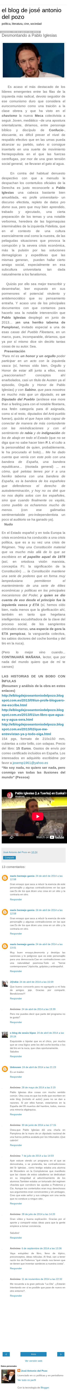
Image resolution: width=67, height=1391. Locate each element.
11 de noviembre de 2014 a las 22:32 (42, 1279)
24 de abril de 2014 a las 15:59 (36, 981)
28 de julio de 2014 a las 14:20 (38, 1214)
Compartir (9, 857)
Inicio (33, 1354)
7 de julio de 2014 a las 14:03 (38, 1155)
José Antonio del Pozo (34, 1370)
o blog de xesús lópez (23, 1032)
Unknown (15, 1067)
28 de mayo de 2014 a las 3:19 (38, 1087)
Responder (16, 899)
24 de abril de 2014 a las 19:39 (38, 1009)
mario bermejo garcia (22, 876)
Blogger (45, 1387)
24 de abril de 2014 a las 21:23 (39, 1067)
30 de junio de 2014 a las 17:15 (39, 1125)
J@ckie (14, 981)
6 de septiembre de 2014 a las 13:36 (42, 1248)
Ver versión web (33, 1360)
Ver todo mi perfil (27, 1380)
